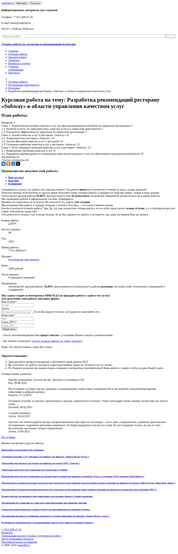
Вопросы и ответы (19, 63)
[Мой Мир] (13, 164)
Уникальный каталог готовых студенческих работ (31, 535)
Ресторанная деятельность (23, 84)
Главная (13, 50)
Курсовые (14, 88)
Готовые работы (17, 54)
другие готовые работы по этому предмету (57, 341)
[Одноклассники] (8, 164)
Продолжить (9, 329)
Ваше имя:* (8, 315)
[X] (18, 164)
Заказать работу (17, 57)
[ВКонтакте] (3, 164)
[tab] (16, 177)
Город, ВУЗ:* (9, 322)
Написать (7, 532)
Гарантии (14, 60)
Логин (5, 308)
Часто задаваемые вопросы (17, 538)
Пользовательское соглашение (19, 542)
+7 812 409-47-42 (11, 529)
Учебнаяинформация (15, 68)
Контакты (14, 72)
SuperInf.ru (23, 545)
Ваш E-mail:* (9, 301)
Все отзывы (8, 437)
